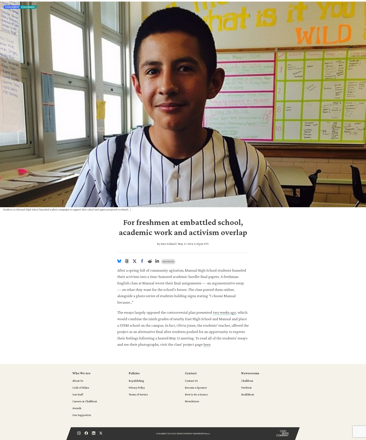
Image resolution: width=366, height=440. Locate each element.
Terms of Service (138, 394)
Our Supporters (81, 415)
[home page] (20, 8)
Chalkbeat (247, 380)
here (206, 344)
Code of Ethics (80, 387)
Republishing (136, 380)
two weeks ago (224, 312)
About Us (77, 380)
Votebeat (246, 387)
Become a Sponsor (196, 387)
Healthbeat (247, 394)
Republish (168, 261)
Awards (76, 408)
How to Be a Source (196, 394)
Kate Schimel (168, 243)
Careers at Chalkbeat (84, 401)
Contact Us (191, 380)
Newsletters (192, 401)
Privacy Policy (137, 387)
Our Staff (77, 394)
